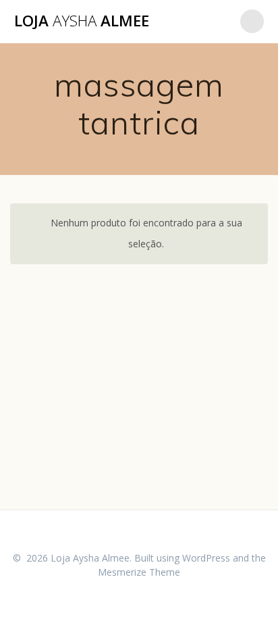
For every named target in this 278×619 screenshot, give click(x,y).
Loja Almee (81, 21)
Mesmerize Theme (139, 572)
